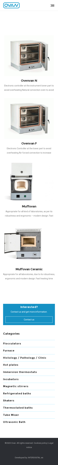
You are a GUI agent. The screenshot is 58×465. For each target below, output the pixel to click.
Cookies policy (40, 443)
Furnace (9, 350)
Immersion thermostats (20, 372)
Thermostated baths (18, 407)
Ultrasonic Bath (14, 422)
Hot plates (10, 364)
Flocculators (12, 343)
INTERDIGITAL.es (35, 457)
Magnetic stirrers (15, 386)
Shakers (8, 400)
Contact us (29, 319)
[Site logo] (11, 5)
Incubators (11, 379)
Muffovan (29, 206)
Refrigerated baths (17, 393)
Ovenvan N (29, 80)
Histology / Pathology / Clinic (24, 357)
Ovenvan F (29, 143)
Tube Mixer (11, 415)
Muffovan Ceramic (29, 269)
